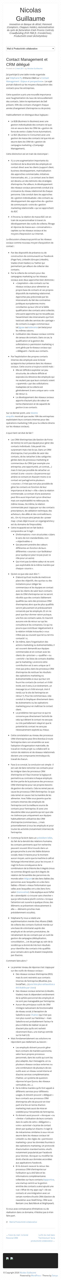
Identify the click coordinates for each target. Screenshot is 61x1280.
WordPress (36, 1275)
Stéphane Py (16, 77)
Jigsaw (22, 327)
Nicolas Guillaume (34, 68)
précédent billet (44, 837)
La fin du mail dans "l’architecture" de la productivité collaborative (43, 1238)
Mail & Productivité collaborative (23, 1222)
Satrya (55, 1275)
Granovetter (22, 892)
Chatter (34, 1014)
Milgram (28, 878)
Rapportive (48, 1179)
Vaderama (33, 327)
